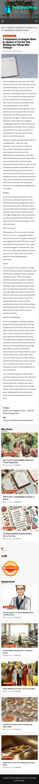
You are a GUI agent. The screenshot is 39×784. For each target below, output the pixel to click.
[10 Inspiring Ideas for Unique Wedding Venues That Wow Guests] (19, 597)
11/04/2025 (18, 465)
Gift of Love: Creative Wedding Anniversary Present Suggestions (18, 461)
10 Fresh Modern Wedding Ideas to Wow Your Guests (18, 651)
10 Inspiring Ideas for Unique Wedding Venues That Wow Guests (18, 613)
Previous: (18, 410)
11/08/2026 (18, 655)
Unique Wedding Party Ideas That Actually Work (19, 688)
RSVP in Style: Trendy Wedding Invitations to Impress (18, 498)
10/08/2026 (18, 691)
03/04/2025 (18, 502)
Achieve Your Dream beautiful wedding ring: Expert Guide (17, 725)
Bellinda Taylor (9, 51)
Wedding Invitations (9, 36)
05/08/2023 (18, 51)
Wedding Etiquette (9, 645)
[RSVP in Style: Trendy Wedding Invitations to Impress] (19, 482)
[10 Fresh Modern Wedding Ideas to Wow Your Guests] (19, 635)
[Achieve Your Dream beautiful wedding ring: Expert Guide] (19, 709)
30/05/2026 (18, 767)
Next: (18, 418)
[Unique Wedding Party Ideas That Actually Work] (19, 673)
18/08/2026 (18, 617)
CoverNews (32, 778)
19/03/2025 (18, 539)
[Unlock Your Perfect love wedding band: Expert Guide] (19, 747)
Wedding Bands (8, 719)
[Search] (36, 21)
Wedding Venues (8, 607)
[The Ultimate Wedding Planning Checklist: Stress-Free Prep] (19, 518)
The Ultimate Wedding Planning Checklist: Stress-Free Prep (17, 534)
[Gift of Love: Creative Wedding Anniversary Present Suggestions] (19, 445)
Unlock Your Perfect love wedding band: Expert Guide (19, 763)
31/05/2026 (18, 729)
